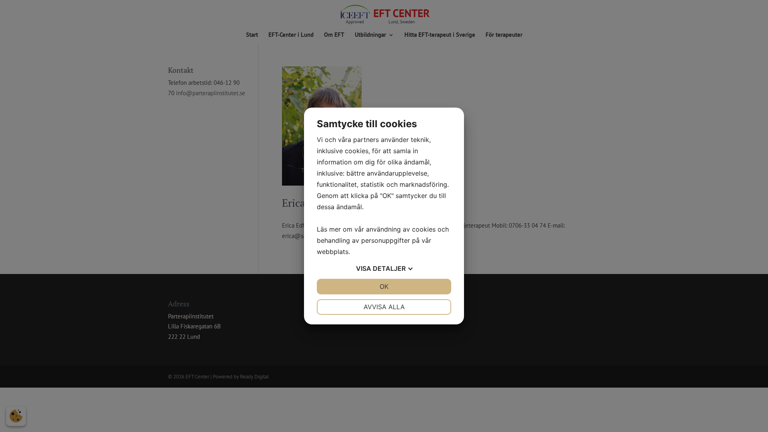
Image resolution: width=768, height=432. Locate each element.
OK (384, 286)
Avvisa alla (384, 307)
